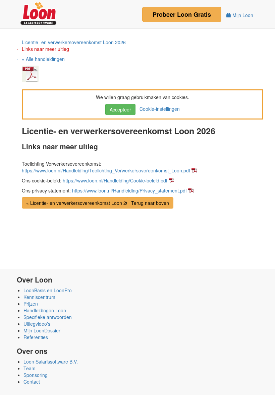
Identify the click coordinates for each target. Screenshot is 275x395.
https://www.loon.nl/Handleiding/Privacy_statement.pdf (129, 190)
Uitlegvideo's (36, 323)
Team (29, 368)
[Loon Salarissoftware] (39, 12)
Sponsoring (35, 375)
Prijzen (30, 303)
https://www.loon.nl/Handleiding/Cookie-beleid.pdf (115, 180)
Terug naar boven (150, 203)
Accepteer (120, 109)
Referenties (35, 337)
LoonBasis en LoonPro (47, 290)
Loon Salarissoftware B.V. (50, 361)
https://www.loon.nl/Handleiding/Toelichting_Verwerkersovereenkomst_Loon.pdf (106, 170)
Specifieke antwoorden (47, 317)
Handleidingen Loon (44, 310)
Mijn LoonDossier (41, 330)
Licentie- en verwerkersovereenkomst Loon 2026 (74, 42)
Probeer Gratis (182, 14)
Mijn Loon (242, 15)
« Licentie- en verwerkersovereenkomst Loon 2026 (80, 203)
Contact (31, 381)
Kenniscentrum (39, 297)
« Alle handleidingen (43, 59)
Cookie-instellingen (158, 108)
